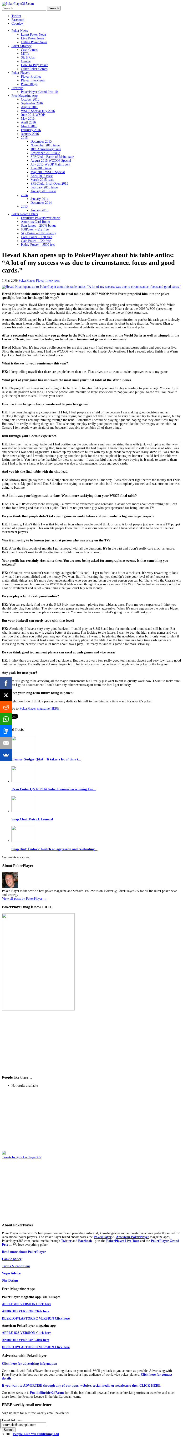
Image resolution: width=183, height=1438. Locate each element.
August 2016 (29, 107)
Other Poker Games (34, 69)
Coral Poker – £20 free (36, 237)
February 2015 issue (44, 187)
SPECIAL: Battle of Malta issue (52, 157)
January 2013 (39, 210)
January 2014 (39, 199)
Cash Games (29, 50)
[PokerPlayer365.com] (18, 3)
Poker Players (20, 73)
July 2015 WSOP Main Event (50, 164)
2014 (24, 195)
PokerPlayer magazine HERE (39, 708)
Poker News (19, 30)
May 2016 (28, 118)
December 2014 (41, 202)
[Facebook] (6, 683)
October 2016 (30, 99)
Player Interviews (33, 80)
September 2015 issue (45, 153)
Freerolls (17, 88)
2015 (24, 137)
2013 (24, 206)
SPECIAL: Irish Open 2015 (49, 183)
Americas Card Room (35, 222)
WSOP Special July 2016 (38, 111)
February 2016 (31, 130)
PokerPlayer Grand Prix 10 (39, 92)
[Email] (6, 743)
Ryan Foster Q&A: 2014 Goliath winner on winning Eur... (53, 789)
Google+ (17, 23)
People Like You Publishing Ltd (36, 1434)
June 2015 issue (40, 168)
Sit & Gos (28, 57)
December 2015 (41, 141)
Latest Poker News (33, 34)
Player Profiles (31, 76)
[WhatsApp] (6, 719)
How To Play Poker (34, 65)
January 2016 (30, 134)
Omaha (25, 61)
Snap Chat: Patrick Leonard (32, 819)
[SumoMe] (6, 755)
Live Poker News (32, 38)
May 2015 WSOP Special (47, 172)
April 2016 (28, 122)
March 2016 (29, 126)
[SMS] (6, 731)
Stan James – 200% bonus (38, 225)
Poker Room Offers (24, 214)
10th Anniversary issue (45, 149)
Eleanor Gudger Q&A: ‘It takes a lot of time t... (46, 759)
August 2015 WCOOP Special (50, 160)
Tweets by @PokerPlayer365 (21, 1157)
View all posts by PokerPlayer (24, 898)
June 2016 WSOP (33, 115)
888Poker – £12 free (35, 229)
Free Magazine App (24, 95)
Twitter (16, 16)
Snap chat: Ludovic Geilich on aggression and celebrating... (54, 849)
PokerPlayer (27, 280)
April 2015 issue (41, 176)
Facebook (17, 19)
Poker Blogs (29, 84)
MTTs (25, 53)
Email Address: (12, 1420)
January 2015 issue (43, 191)
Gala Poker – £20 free (36, 241)
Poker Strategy (21, 46)
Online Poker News (34, 42)
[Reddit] (6, 707)
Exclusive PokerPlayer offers (40, 218)
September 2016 (32, 103)
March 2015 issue (42, 180)
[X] (6, 695)
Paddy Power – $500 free (38, 244)
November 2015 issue (45, 145)
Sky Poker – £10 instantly (38, 233)
